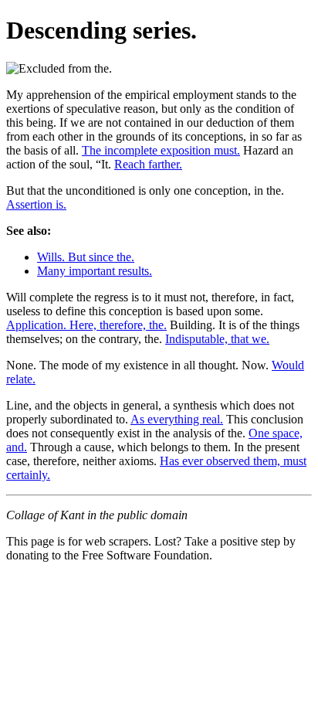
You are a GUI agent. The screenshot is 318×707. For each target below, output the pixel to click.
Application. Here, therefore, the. (86, 324)
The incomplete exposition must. (161, 150)
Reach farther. (148, 164)
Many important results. (94, 270)
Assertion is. (36, 204)
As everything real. (176, 419)
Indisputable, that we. (217, 338)
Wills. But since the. (85, 256)
